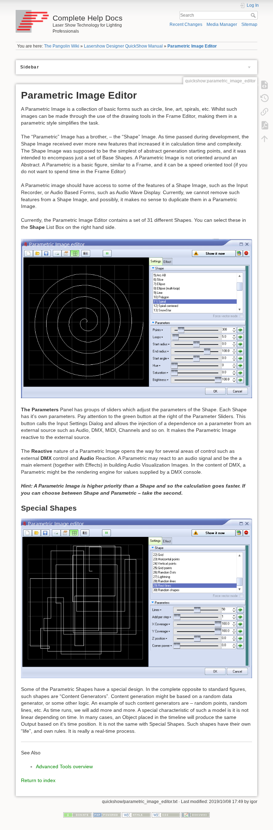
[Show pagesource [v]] (264, 84)
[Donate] (77, 814)
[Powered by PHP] (107, 814)
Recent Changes (186, 24)
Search (254, 15)
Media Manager (222, 24)
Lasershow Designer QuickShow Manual (123, 46)
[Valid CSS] (166, 814)
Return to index (38, 780)
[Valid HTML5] (136, 814)
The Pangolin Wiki (61, 46)
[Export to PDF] (264, 125)
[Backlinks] (264, 111)
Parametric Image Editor (192, 46)
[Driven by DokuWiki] (195, 814)
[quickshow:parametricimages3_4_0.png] (136, 598)
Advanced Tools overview (64, 766)
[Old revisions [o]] (264, 98)
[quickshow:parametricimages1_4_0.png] (136, 318)
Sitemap (249, 24)
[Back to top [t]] (264, 138)
